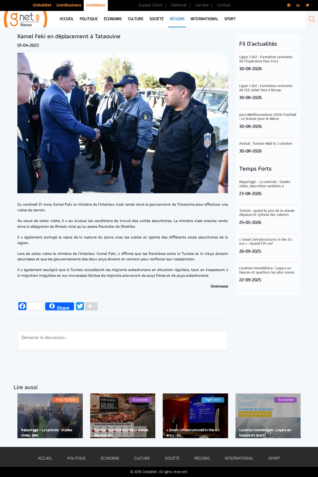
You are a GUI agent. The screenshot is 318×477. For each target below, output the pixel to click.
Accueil (67, 19)
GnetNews (95, 5)
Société (157, 19)
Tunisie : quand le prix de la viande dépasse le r (121, 433)
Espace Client (151, 5)
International (204, 19)
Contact (224, 5)
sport (230, 19)
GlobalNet (42, 5)
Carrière (202, 5)
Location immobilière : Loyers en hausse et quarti (265, 433)
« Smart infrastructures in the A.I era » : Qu (192, 433)
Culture (136, 19)
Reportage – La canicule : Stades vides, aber (46, 433)
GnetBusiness (68, 5)
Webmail (179, 5)
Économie (113, 19)
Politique (89, 19)
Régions (177, 19)
